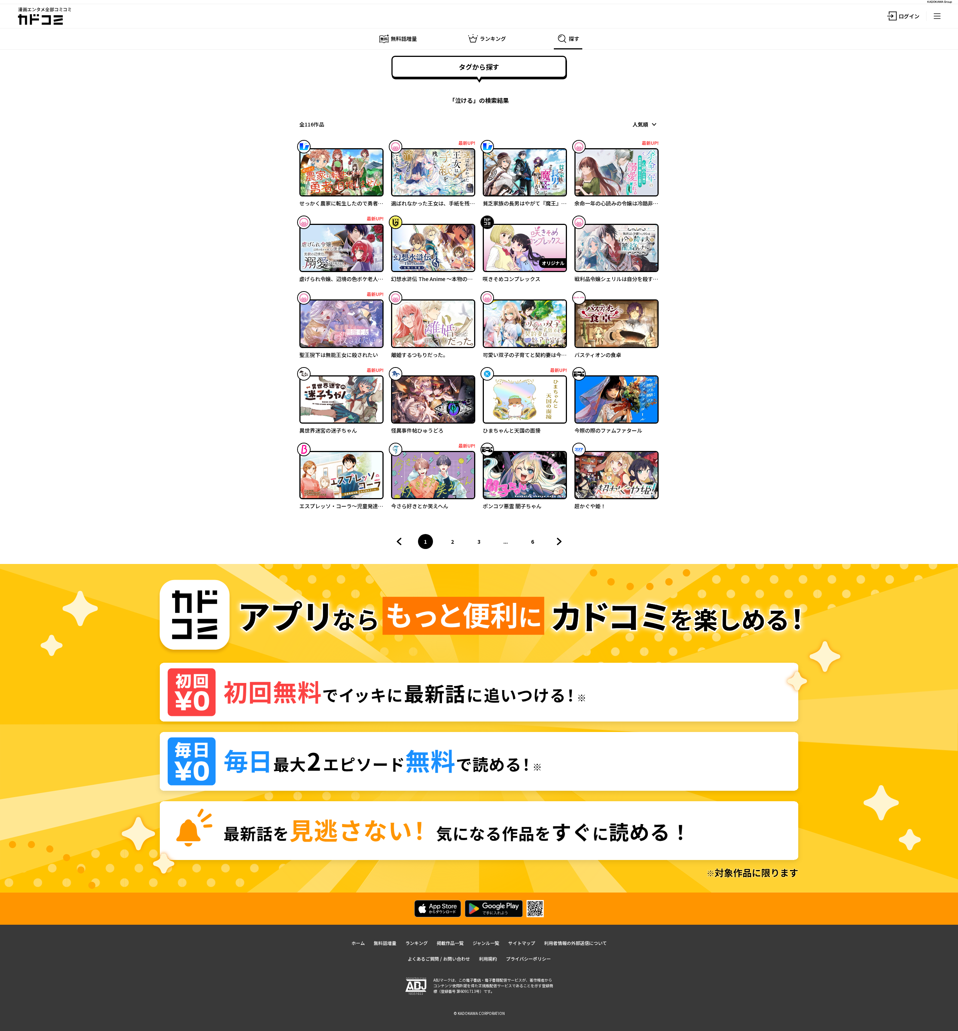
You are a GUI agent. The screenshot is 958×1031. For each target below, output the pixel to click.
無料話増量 (385, 943)
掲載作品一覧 (450, 943)
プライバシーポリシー (528, 958)
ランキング (416, 943)
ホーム (358, 943)
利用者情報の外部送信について (575, 943)
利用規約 (488, 958)
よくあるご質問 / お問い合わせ (439, 958)
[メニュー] (937, 16)
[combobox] (645, 124)
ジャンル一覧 (486, 943)
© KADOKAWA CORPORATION (479, 1013)
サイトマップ (521, 943)
